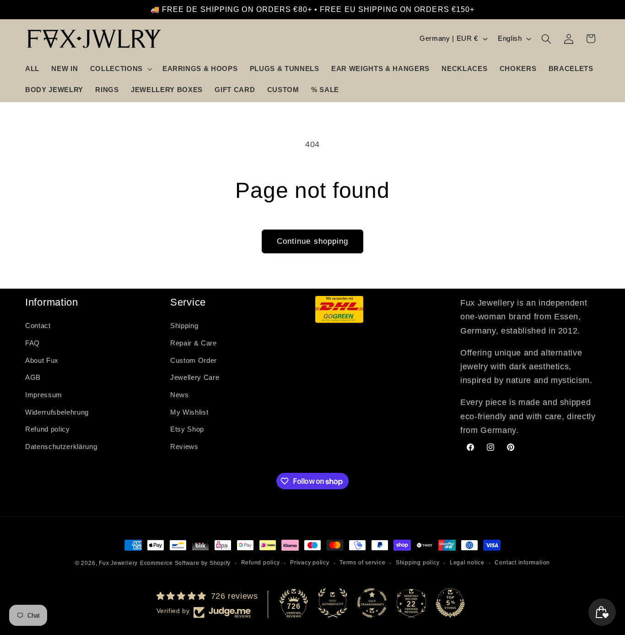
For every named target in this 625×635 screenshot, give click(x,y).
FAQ (32, 343)
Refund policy (47, 429)
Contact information (522, 562)
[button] (120, 68)
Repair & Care (193, 343)
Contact (38, 325)
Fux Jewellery (118, 563)
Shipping (184, 325)
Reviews (184, 446)
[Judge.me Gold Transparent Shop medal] (372, 603)
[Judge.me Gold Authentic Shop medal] (332, 603)
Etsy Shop (187, 429)
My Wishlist (189, 412)
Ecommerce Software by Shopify (185, 563)
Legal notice (467, 562)
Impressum (43, 395)
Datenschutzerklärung (61, 446)
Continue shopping (313, 241)
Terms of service (362, 562)
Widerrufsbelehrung (57, 412)
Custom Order (193, 360)
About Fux (42, 360)
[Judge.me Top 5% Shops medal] (450, 603)
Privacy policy (309, 562)
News (179, 395)
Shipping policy (418, 562)
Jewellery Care (194, 377)
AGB (33, 377)
